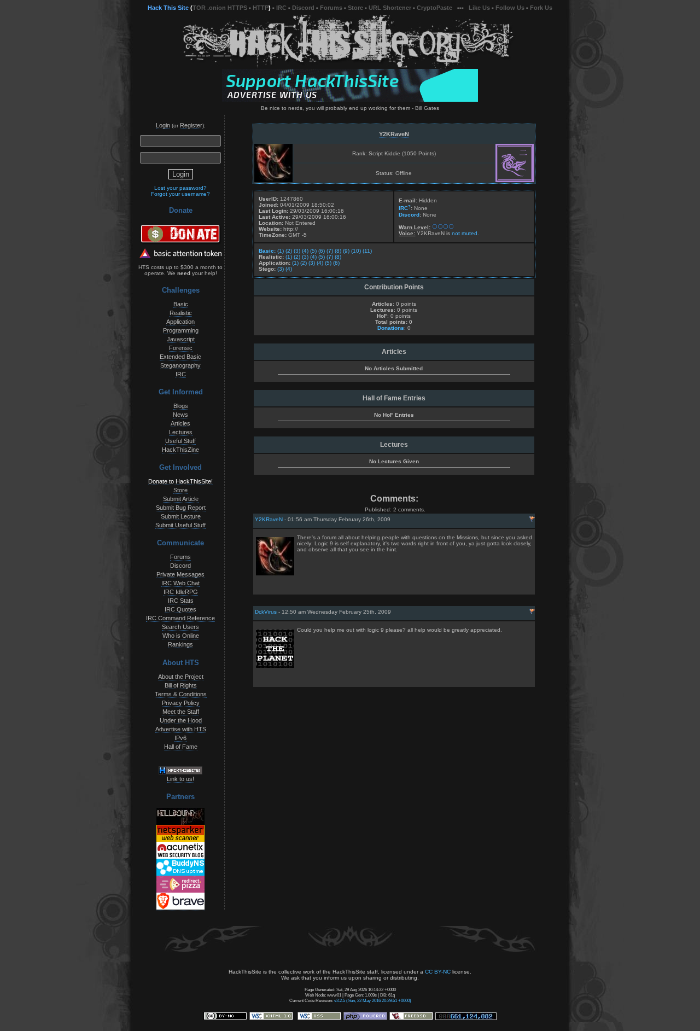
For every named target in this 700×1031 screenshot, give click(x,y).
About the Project (180, 676)
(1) (280, 251)
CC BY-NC (438, 972)
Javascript (181, 339)
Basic (180, 304)
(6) (321, 251)
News (180, 414)
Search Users (180, 627)
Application (180, 321)
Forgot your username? (180, 194)
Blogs (180, 406)
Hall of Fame (180, 746)
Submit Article (181, 499)
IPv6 (180, 738)
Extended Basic (180, 356)
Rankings (180, 644)
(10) (356, 251)
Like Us (479, 7)
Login (163, 125)
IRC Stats (181, 600)
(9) (346, 251)
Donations (390, 328)
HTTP (261, 7)
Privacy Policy (181, 703)
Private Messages (180, 574)
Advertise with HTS (180, 729)
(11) (367, 251)
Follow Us (509, 7)
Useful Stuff (180, 441)
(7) (329, 251)
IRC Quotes (180, 609)
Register (191, 125)
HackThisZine (180, 449)
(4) (305, 251)
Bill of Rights (181, 685)
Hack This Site (168, 7)
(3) (297, 251)
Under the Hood (181, 720)
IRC (281, 7)
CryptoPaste (434, 7)
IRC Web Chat (180, 583)
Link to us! (180, 779)
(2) (288, 251)
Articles (180, 423)
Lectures (180, 432)
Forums (331, 7)
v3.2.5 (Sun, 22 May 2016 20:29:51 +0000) (372, 1000)
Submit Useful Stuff (180, 525)
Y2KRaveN (394, 134)
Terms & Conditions (181, 694)
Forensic (180, 348)
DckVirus (266, 612)
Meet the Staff (180, 711)
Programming (181, 330)
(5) (313, 251)
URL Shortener (390, 7)
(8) (338, 251)
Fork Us (541, 7)
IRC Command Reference (180, 618)
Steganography (180, 365)
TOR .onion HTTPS (219, 7)
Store (355, 7)
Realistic (181, 313)
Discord (303, 7)
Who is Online (180, 635)
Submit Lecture (181, 516)
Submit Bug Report (181, 507)
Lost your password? (180, 188)
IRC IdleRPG (181, 592)
